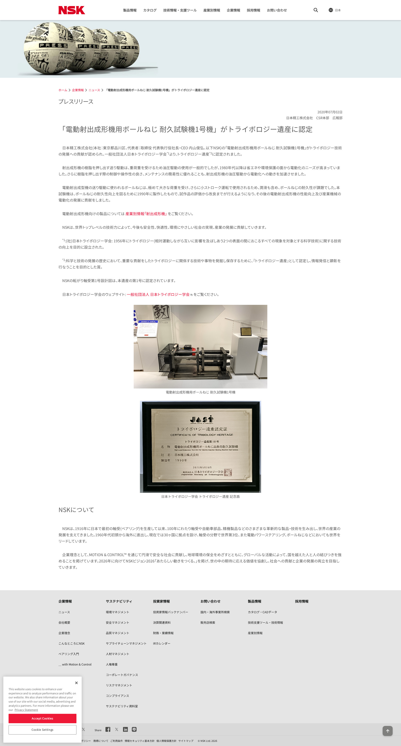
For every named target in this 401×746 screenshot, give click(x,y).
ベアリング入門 (68, 654)
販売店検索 (207, 622)
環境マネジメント (117, 612)
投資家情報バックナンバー (170, 612)
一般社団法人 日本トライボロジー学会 (158, 294)
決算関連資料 (162, 622)
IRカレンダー (161, 643)
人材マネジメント (117, 654)
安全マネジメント (117, 622)
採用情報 (253, 10)
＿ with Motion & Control (74, 664)
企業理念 (64, 633)
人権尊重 (112, 664)
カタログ (150, 10)
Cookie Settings (42, 730)
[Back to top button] (388, 731)
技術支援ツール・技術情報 (265, 622)
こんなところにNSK (71, 643)
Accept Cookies (42, 718)
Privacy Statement (26, 710)
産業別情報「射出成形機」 (146, 213)
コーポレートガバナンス (122, 675)
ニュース (64, 612)
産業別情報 (211, 10)
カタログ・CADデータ (262, 612)
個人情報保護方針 (166, 740)
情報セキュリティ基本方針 (140, 740)
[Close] (76, 682)
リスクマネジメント (119, 685)
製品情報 (130, 10)
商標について (100, 740)
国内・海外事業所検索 (215, 612)
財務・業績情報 (163, 633)
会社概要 (64, 622)
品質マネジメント (117, 633)
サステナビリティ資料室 (122, 706)
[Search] (315, 10)
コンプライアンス (117, 696)
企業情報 (233, 10)
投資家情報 (161, 601)
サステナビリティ (119, 601)
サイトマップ (185, 740)
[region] (42, 710)
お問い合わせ (277, 10)
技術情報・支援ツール (180, 10)
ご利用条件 (116, 740)
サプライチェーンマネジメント (126, 643)
